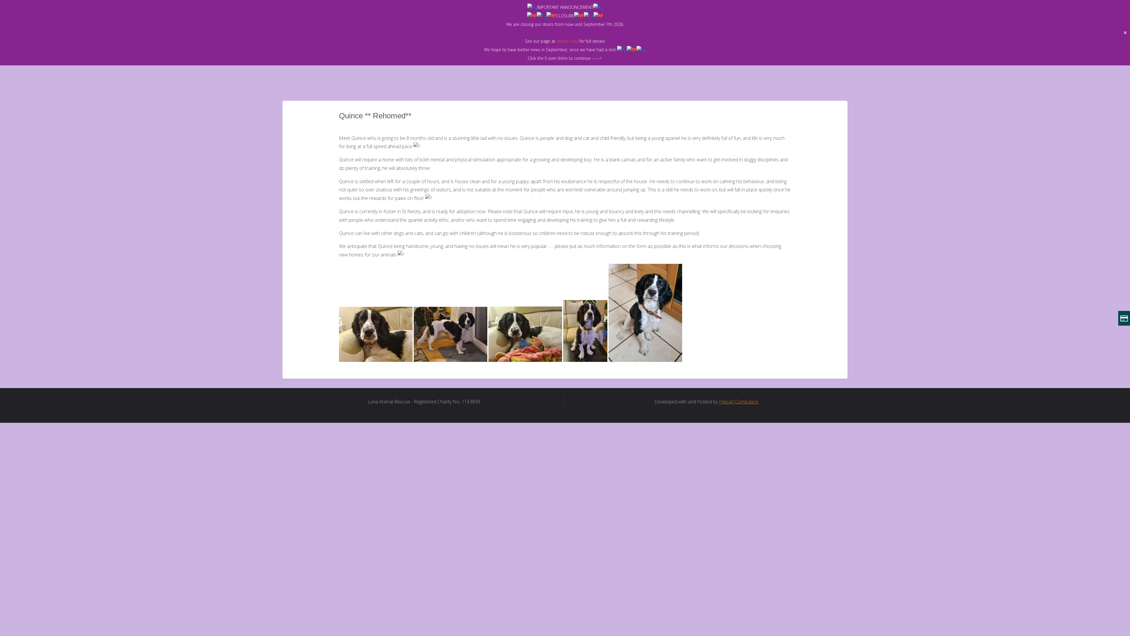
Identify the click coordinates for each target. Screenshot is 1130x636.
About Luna (567, 41)
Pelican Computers (738, 401)
